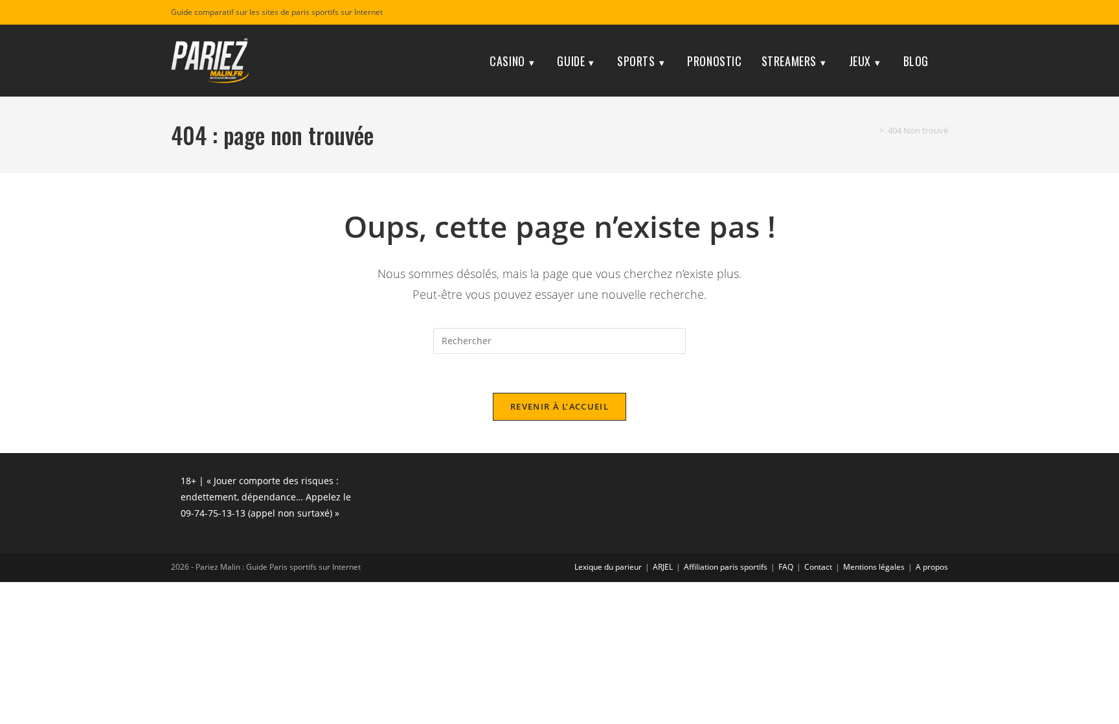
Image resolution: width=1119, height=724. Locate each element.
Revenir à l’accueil (559, 406)
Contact (818, 566)
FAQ (785, 566)
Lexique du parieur (608, 566)
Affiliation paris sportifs (725, 566)
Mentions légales (874, 566)
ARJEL (663, 566)
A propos (932, 566)
